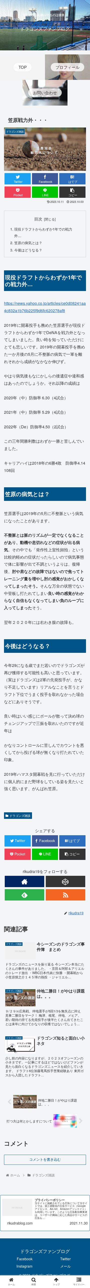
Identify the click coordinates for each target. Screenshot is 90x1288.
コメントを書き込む (45, 1159)
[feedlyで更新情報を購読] (24, 894)
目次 (38, 218)
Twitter (65, 1258)
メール (65, 1266)
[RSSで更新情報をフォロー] (65, 894)
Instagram (24, 1266)
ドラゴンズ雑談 (20, 815)
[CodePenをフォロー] (65, 881)
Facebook (24, 1258)
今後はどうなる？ (28, 249)
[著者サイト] (24, 881)
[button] (80, 761)
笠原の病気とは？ (28, 242)
